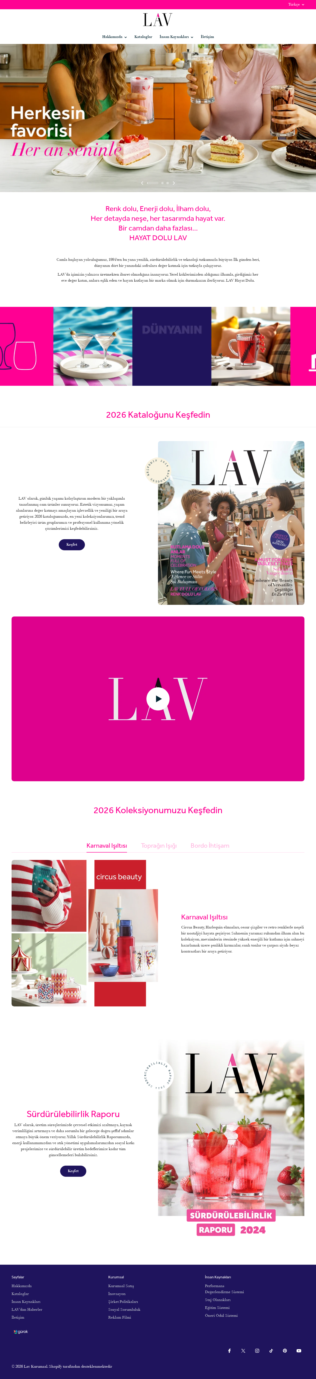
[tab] (107, 847)
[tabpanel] (158, 933)
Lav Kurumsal (35, 1367)
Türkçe (294, 4)
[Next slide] (174, 183)
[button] (148, 183)
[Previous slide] (142, 183)
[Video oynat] (158, 698)
